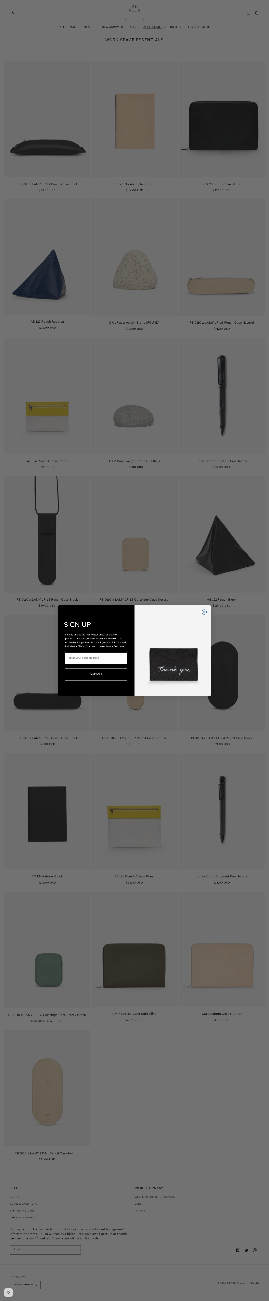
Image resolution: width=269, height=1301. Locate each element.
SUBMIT (96, 674)
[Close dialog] (204, 612)
